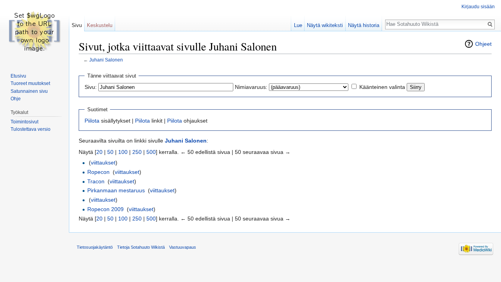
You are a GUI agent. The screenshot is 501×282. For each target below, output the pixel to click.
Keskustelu (99, 25)
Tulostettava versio (30, 129)
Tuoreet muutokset (30, 83)
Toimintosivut (24, 122)
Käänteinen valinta (382, 87)
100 (123, 152)
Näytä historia (363, 25)
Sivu (77, 25)
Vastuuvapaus (182, 247)
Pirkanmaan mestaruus (116, 190)
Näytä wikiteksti (325, 25)
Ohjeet (483, 44)
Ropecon (98, 172)
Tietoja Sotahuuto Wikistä (141, 247)
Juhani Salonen (106, 59)
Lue (298, 25)
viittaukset (103, 162)
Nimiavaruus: (251, 87)
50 (110, 152)
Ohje (16, 98)
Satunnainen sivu (29, 91)
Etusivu (18, 76)
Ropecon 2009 (105, 209)
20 (99, 152)
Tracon (96, 181)
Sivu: (91, 87)
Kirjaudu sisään (478, 6)
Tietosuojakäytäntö (95, 247)
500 (151, 152)
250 (137, 152)
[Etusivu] (34, 31)
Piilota (92, 121)
